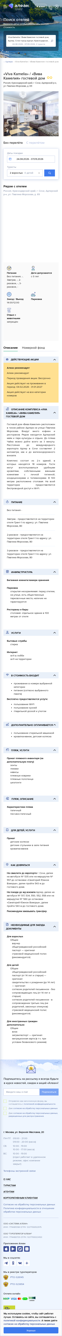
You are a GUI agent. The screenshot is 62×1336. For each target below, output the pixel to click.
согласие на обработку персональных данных (29, 1323)
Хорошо (31, 1330)
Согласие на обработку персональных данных (29, 1204)
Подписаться (49, 1091)
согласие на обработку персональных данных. (35, 1108)
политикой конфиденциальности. (40, 1104)
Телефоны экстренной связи (19, 1170)
